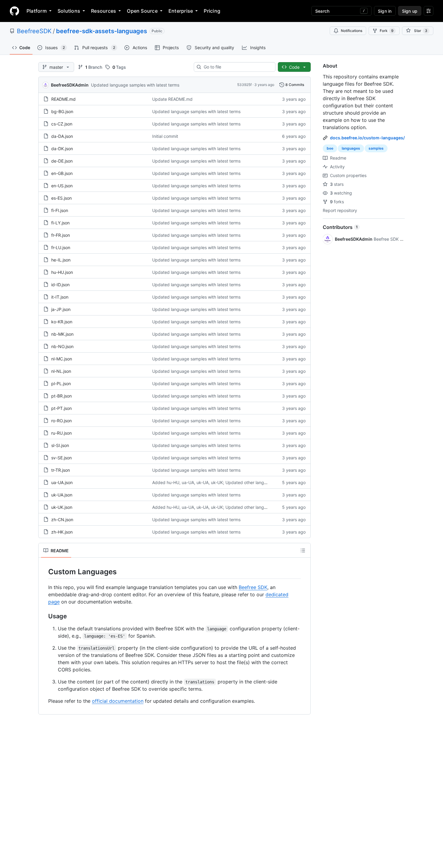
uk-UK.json (61, 507)
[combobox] (237, 66)
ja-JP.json (61, 309)
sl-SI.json (60, 445)
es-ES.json (61, 198)
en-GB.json (62, 173)
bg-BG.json (62, 111)
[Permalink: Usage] (44, 616)
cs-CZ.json (61, 123)
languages (351, 148)
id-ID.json (60, 284)
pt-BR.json (61, 395)
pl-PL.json (61, 383)
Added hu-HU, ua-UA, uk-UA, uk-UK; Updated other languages (214, 482)
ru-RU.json (61, 433)
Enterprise (180, 11)
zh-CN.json (62, 519)
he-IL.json (61, 259)
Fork (387, 30)
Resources (103, 11)
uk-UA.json (61, 494)
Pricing (212, 11)
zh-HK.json (62, 531)
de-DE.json (62, 160)
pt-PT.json (61, 408)
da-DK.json (62, 148)
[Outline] (303, 550)
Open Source (142, 11)
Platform (37, 11)
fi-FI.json (59, 210)
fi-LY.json (60, 222)
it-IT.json (59, 296)
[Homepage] (14, 11)
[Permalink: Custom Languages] (44, 571)
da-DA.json (62, 136)
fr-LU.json (60, 247)
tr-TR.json (60, 470)
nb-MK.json (62, 334)
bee (330, 148)
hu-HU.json (62, 272)
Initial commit (165, 136)
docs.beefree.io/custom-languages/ (367, 137)
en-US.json (62, 185)
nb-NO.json (62, 346)
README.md (63, 99)
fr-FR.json (60, 235)
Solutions (69, 11)
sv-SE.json (61, 457)
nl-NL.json (61, 371)
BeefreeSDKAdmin (70, 84)
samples (376, 148)
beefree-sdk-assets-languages (101, 31)
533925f (244, 84)
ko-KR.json (61, 321)
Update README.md (172, 99)
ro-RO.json (61, 420)
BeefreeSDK (34, 31)
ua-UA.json (62, 482)
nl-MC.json (61, 358)
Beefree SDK (253, 587)
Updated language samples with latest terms (135, 84)
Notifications (351, 30)
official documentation (117, 701)
